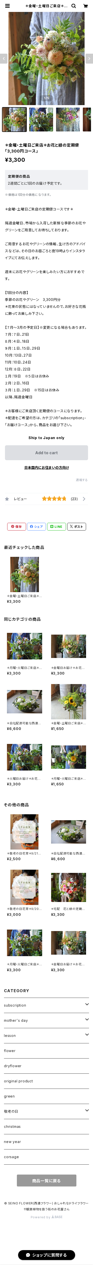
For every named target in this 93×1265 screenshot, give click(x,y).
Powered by (41, 1217)
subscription (15, 1005)
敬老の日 (11, 1111)
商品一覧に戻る (46, 1180)
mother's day (16, 1020)
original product (18, 1081)
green (9, 1096)
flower (10, 1051)
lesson (10, 1035)
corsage (11, 1157)
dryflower (13, 1066)
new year (12, 1142)
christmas (12, 1126)
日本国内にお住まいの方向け (46, 467)
